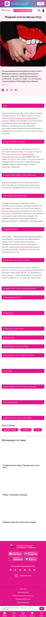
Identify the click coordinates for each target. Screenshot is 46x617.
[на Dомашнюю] (6, 10)
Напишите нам (25, 576)
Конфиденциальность (23, 599)
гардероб (26, 430)
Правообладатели (23, 602)
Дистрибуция (23, 606)
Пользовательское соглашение (23, 595)
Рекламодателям (23, 592)
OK (42, 608)
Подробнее (5, 609)
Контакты (23, 589)
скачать (40, 3)
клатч (38, 430)
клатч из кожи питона (10, 211)
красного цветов (26, 270)
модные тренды (10, 430)
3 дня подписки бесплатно (22, 10)
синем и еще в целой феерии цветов (24, 247)
